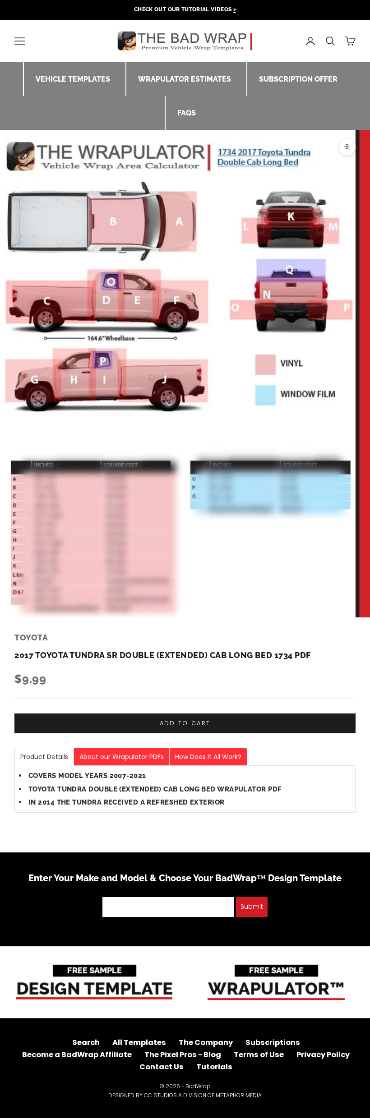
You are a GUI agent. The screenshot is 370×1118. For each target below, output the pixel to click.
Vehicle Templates (73, 79)
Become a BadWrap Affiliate (77, 1054)
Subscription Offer (298, 79)
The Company (206, 1042)
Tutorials (214, 1067)
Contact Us (161, 1067)
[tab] (44, 757)
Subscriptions (272, 1042)
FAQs (186, 113)
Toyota (31, 637)
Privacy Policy (323, 1054)
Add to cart (185, 723)
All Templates (139, 1042)
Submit (251, 906)
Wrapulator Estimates (184, 79)
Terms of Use (259, 1054)
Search (86, 1042)
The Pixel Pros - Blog (182, 1054)
